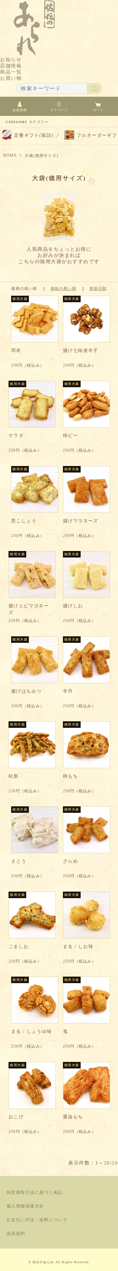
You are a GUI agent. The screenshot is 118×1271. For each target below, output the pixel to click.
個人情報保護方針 (25, 1206)
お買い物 (11, 78)
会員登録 (19, 110)
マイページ (59, 110)
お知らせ (11, 59)
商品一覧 (11, 72)
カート (98, 110)
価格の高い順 (63, 288)
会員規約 (16, 1233)
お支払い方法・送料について (37, 1219)
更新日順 (98, 288)
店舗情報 (11, 65)
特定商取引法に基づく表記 (35, 1192)
